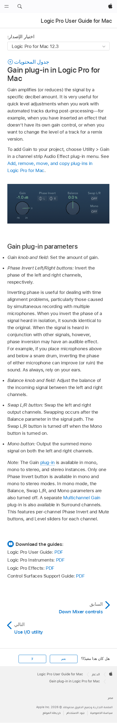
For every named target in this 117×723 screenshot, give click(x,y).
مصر (110, 697)
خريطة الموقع (52, 712)
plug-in (47, 462)
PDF (58, 552)
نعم (63, 659)
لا (32, 659)
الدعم (96, 674)
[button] (19, 6)
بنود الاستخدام (75, 712)
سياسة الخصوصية (101, 712)
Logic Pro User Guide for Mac (76, 21)
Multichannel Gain (81, 497)
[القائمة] (6, 6)
